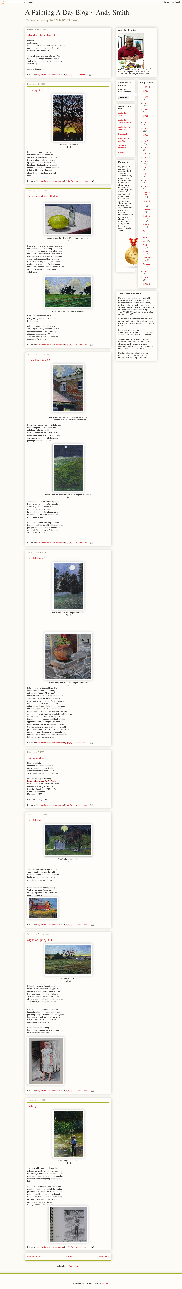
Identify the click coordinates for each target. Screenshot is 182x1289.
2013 (145, 161)
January (146, 264)
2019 (145, 128)
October (146, 210)
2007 (145, 277)
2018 (145, 135)
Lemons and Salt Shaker (42, 196)
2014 (146, 157)
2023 (145, 103)
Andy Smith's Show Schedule (125, 121)
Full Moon (34, 820)
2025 (145, 91)
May (145, 241)
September (146, 217)
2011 (145, 174)
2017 (145, 141)
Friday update (36, 758)
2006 (146, 284)
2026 (146, 87)
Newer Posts (33, 1257)
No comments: (82, 181)
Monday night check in (41, 35)
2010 (145, 180)
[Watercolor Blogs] (133, 269)
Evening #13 (35, 90)
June (145, 237)
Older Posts (103, 1257)
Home (69, 1257)
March (145, 251)
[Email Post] (90, 74)
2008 (145, 271)
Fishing (32, 1106)
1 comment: (81, 74)
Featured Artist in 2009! (125, 139)
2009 (145, 186)
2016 (145, 147)
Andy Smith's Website (124, 128)
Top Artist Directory (122, 146)
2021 (145, 116)
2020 (145, 122)
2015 (146, 154)
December (146, 193)
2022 (145, 109)
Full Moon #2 (36, 558)
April (145, 245)
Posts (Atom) (74, 1266)
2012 (145, 168)
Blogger (105, 1283)
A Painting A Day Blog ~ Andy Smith (77, 12)
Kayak (121, 152)
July (144, 231)
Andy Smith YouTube (123, 114)
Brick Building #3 (38, 360)
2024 (145, 97)
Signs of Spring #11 (39, 940)
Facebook (122, 134)
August (146, 225)
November (146, 202)
